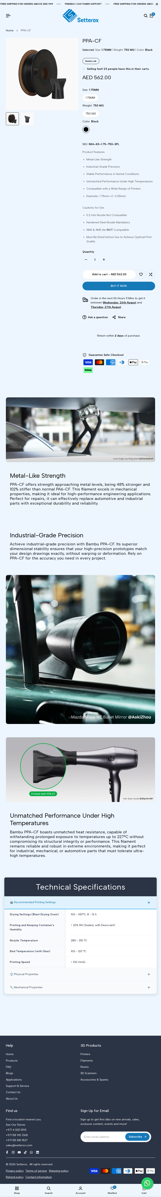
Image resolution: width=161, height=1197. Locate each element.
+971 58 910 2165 (17, 1135)
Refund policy (15, 1177)
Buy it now (119, 286)
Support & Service (17, 1086)
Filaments (86, 1060)
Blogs (9, 1073)
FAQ (8, 1067)
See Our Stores (15, 1124)
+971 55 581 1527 (17, 1140)
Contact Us (13, 1092)
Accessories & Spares (94, 1079)
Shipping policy (59, 1170)
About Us (12, 1098)
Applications (14, 1079)
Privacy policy (15, 1170)
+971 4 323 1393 (16, 1130)
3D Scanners (88, 1073)
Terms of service (36, 1170)
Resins (84, 1067)
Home (10, 30)
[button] (140, 274)
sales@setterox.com (19, 1145)
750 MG (91, 113)
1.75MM (90, 97)
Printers (85, 1054)
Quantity (88, 251)
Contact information (39, 1177)
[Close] (156, 4)
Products (12, 1060)
